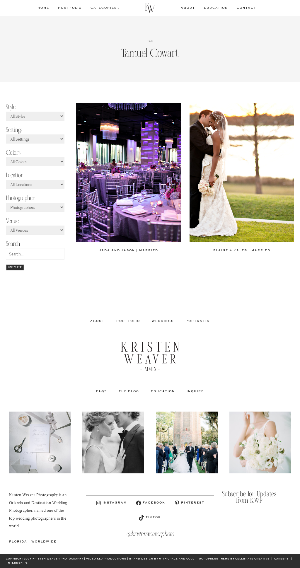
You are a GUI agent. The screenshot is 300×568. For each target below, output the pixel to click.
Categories (104, 7)
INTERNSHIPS (17, 563)
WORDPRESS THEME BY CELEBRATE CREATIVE (234, 559)
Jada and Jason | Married (128, 250)
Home (43, 7)
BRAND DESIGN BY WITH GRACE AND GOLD (162, 559)
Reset (15, 267)
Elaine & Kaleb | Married (241, 250)
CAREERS (281, 559)
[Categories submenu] (118, 8)
